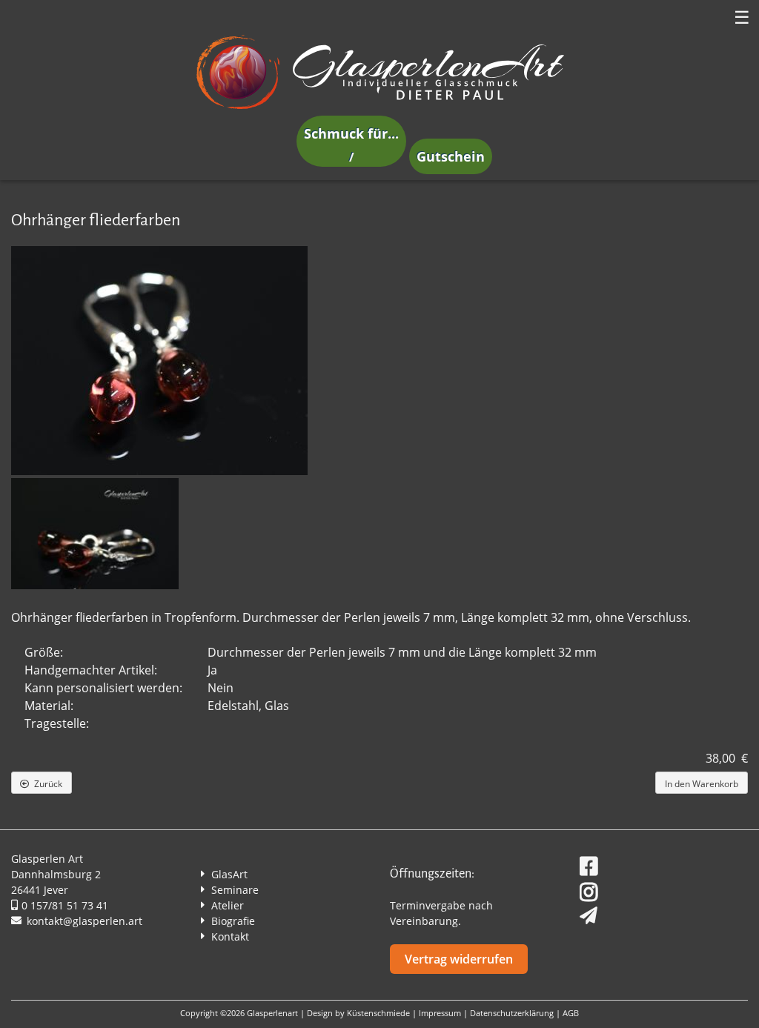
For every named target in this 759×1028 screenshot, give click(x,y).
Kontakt (230, 936)
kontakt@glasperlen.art (84, 921)
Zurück (48, 783)
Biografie (233, 921)
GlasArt (229, 874)
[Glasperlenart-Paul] (379, 108)
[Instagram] (590, 890)
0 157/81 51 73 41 (64, 905)
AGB (571, 1013)
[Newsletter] (581, 910)
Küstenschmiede (378, 1013)
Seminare (235, 890)
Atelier (227, 905)
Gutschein (451, 156)
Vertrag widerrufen (459, 959)
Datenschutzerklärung (512, 1013)
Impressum (440, 1013)
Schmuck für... (351, 133)
